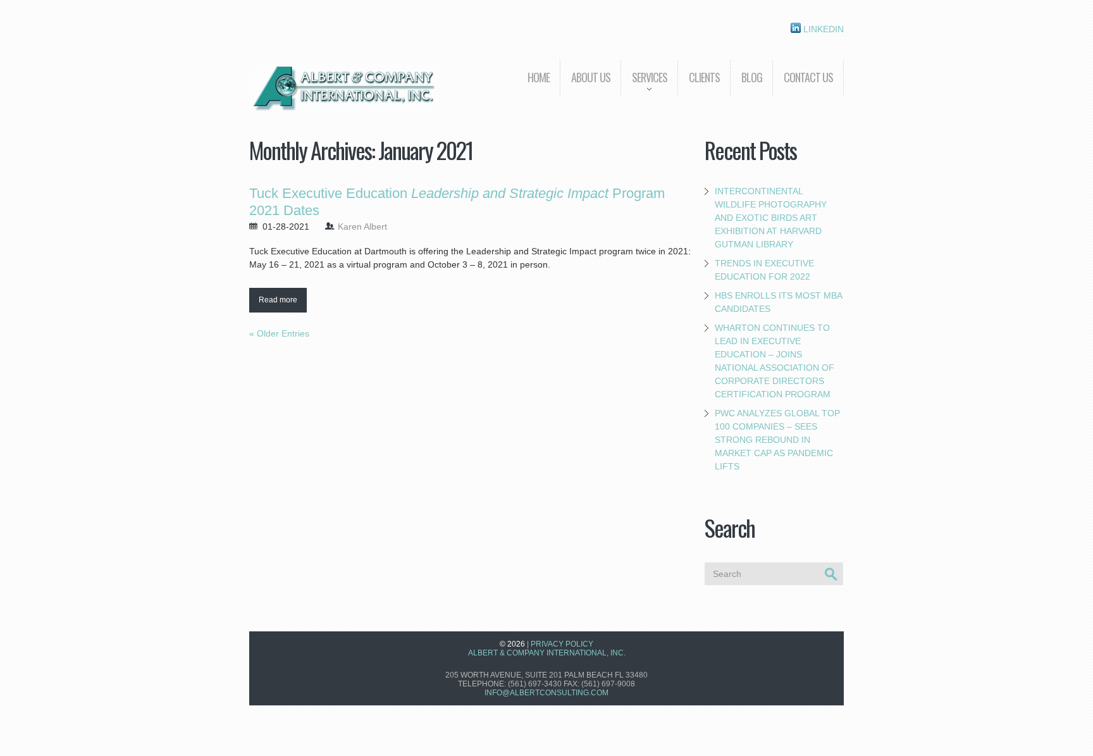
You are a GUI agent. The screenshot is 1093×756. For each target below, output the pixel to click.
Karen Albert (362, 226)
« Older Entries (279, 333)
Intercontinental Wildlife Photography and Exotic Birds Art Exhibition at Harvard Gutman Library (771, 217)
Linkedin (822, 29)
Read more (278, 299)
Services (644, 86)
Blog (751, 77)
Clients (704, 77)
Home (539, 77)
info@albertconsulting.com (546, 692)
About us (590, 77)
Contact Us (808, 77)
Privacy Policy (562, 644)
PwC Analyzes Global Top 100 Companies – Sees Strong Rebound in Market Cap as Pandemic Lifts (777, 439)
